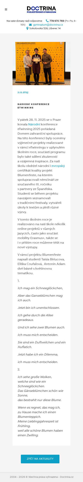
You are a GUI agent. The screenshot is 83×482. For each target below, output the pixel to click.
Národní (34, 124)
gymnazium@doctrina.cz (48, 25)
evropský (58, 166)
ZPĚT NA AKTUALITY (40, 459)
